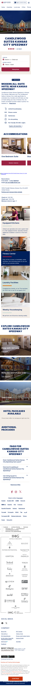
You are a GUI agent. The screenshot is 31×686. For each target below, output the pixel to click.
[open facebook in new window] (11, 491)
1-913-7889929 (14, 180)
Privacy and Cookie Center (23, 636)
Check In (5, 57)
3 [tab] (15, 32)
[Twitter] (6, 623)
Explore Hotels (20, 638)
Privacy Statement (6, 673)
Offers (23, 7)
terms (3, 670)
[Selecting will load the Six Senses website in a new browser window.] (9, 543)
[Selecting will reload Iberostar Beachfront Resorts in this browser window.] (9, 575)
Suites (3, 7)
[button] (28, 2)
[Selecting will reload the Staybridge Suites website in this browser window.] (9, 601)
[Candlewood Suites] (6, 2)
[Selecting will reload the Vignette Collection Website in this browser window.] (25, 549)
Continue (15, 678)
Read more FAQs (15, 484)
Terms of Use (19, 633)
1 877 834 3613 (19, 650)
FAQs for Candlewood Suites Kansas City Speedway (15, 450)
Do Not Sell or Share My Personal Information (7, 639)
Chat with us (4, 633)
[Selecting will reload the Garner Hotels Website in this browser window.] (25, 588)
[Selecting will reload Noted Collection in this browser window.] (9, 562)
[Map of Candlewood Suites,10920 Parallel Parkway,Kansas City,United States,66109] (15, 174)
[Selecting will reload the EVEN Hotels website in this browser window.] (9, 581)
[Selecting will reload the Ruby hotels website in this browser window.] (9, 569)
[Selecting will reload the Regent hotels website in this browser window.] (25, 543)
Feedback (3, 644)
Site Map (18, 641)
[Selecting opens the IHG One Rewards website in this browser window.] (15, 612)
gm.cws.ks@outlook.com (12, 182)
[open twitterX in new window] (19, 491)
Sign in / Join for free (21, 2)
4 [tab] (16, 32)
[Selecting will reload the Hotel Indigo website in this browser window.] (25, 556)
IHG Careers (19, 631)
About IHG (3, 631)
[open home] (1, 529)
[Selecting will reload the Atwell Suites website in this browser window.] (25, 594)
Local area (17, 7)
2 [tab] (14, 32)
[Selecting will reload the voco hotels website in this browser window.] (25, 562)
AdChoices (4, 641)
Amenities (9, 7)
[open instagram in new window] (15, 491)
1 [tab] (13, 32)
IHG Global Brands (5, 636)
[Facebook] (3, 623)
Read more (12, 103)
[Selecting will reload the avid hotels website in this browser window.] (9, 594)
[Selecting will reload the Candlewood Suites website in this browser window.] (15, 607)
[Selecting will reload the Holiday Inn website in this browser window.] (9, 588)
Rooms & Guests (7, 62)
